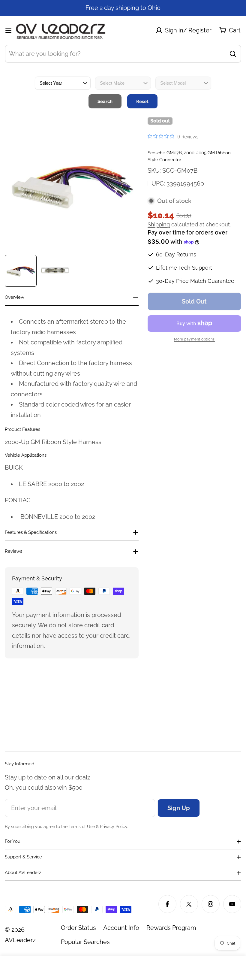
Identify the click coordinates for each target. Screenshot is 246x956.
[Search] (232, 53)
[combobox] (123, 54)
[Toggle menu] (8, 30)
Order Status (78, 927)
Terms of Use (82, 826)
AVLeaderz (20, 940)
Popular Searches (85, 941)
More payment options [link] (194, 339)
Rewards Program (171, 927)
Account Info (121, 927)
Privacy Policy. (114, 826)
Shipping (159, 224)
